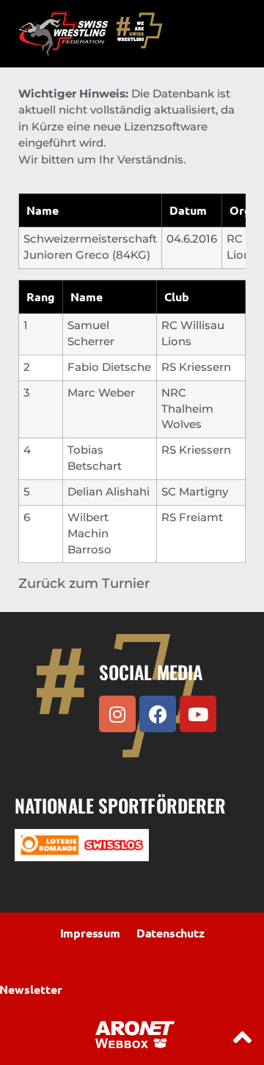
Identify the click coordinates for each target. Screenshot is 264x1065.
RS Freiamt (192, 517)
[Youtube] (198, 714)
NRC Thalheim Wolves (187, 409)
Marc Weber (101, 392)
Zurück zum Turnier (84, 583)
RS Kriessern (196, 367)
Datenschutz (170, 932)
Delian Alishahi (108, 491)
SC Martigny (194, 491)
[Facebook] (157, 714)
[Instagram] (117, 714)
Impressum (90, 932)
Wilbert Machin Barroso (89, 533)
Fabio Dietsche (109, 367)
